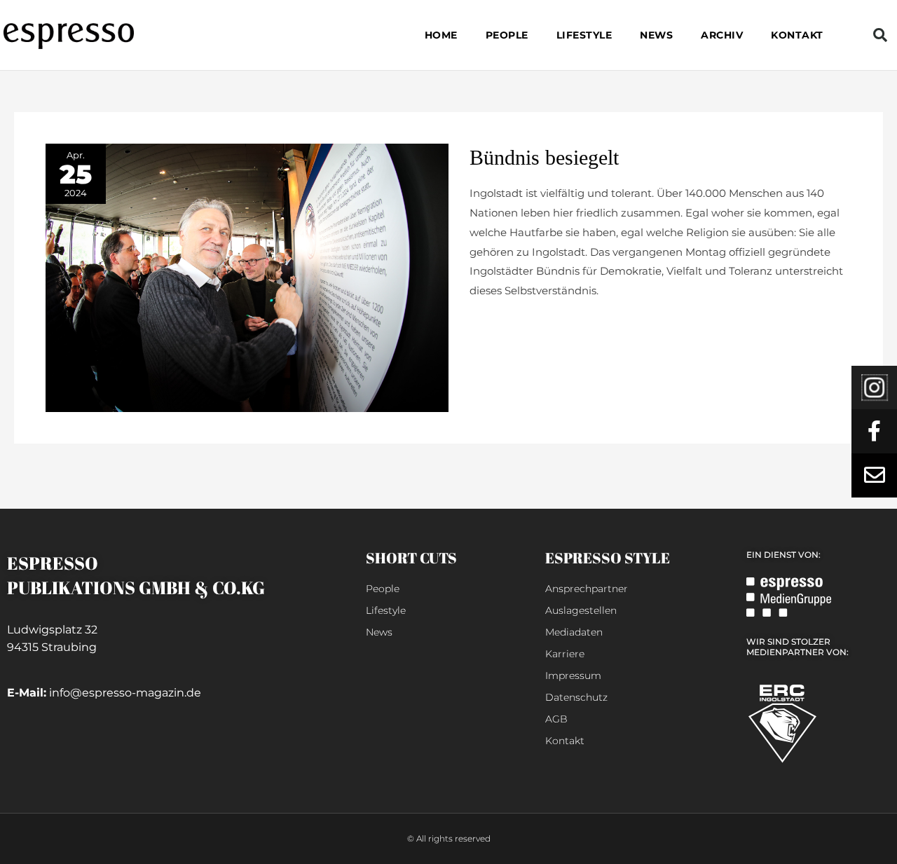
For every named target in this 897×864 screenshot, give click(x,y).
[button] (880, 35)
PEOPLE (507, 35)
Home (441, 35)
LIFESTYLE (584, 35)
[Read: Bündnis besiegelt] (247, 277)
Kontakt (797, 35)
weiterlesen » (503, 325)
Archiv (722, 35)
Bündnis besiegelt (544, 157)
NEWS (656, 35)
